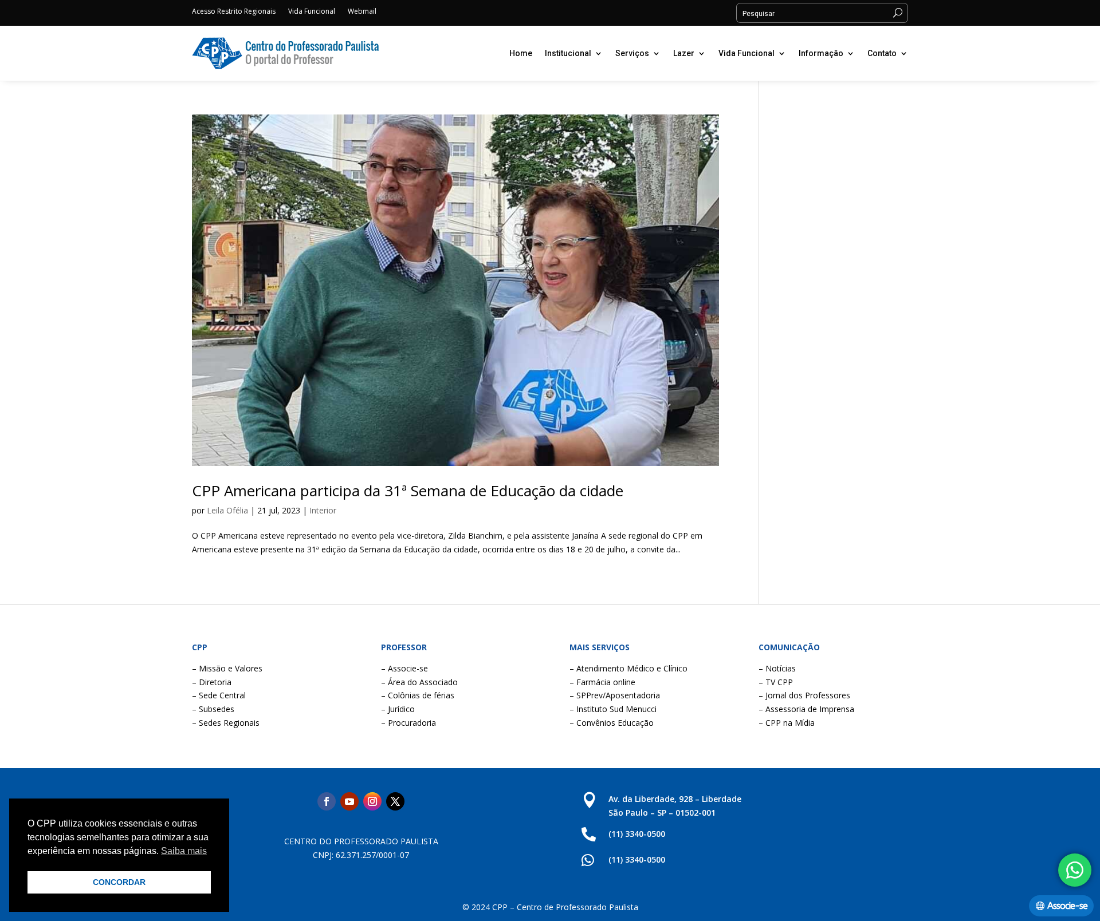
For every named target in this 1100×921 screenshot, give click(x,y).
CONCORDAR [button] (119, 882)
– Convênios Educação (611, 722)
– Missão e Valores (227, 668)
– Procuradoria (408, 722)
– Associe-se (404, 668)
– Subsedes (213, 708)
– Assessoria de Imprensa (806, 708)
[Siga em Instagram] (372, 801)
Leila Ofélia (227, 510)
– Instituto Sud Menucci (613, 708)
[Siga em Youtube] (349, 801)
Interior (322, 510)
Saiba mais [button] (184, 851)
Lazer (683, 53)
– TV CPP (776, 682)
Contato (882, 53)
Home (520, 53)
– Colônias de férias (417, 695)
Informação (821, 53)
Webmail (362, 11)
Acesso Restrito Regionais (234, 11)
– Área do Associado (419, 682)
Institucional (568, 53)
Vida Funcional (311, 11)
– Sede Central (219, 695)
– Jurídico (398, 708)
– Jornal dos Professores (804, 695)
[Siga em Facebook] (326, 801)
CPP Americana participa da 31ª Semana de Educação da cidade (407, 490)
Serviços (632, 53)
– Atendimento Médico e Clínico (628, 668)
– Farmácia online (602, 682)
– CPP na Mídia (787, 722)
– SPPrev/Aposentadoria (614, 695)
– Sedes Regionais (226, 722)
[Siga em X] (395, 801)
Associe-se (1067, 905)
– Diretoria (211, 682)
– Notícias (777, 668)
